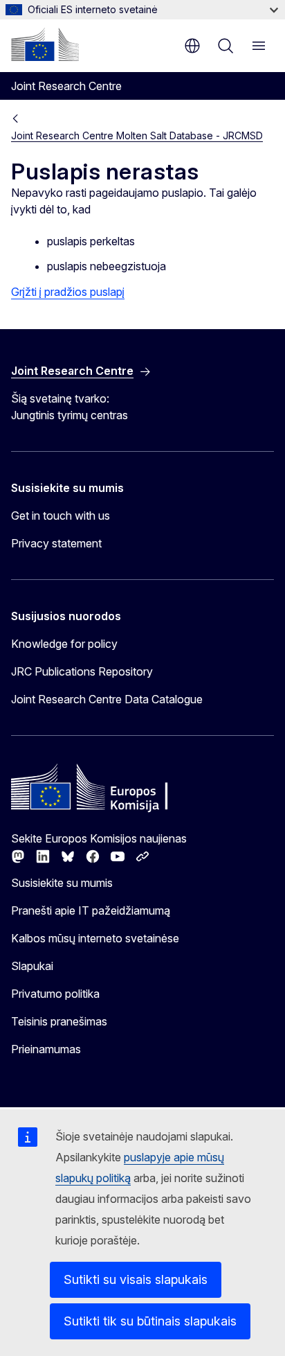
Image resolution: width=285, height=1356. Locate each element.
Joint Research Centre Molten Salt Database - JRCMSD (137, 135)
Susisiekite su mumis (62, 883)
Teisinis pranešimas (59, 1021)
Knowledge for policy (64, 644)
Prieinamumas (46, 1049)
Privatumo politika (55, 994)
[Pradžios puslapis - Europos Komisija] (45, 44)
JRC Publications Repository (82, 671)
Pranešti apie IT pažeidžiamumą (90, 910)
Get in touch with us (60, 515)
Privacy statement (56, 543)
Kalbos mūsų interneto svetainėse (95, 938)
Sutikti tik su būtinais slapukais (150, 1321)
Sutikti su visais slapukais (136, 1279)
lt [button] (192, 45)
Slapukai (32, 966)
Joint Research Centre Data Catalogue (107, 699)
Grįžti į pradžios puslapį (68, 292)
